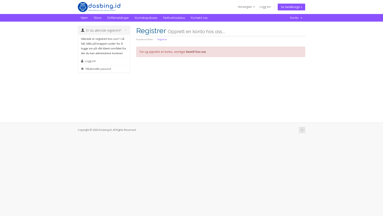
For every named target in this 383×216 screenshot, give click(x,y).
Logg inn (265, 7)
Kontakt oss (199, 18)
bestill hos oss (196, 52)
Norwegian (245, 7)
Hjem (84, 18)
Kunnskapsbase (146, 18)
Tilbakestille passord (97, 69)
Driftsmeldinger (118, 18)
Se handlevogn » (291, 7)
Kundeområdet (144, 39)
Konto (295, 18)
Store (97, 18)
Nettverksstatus (174, 18)
